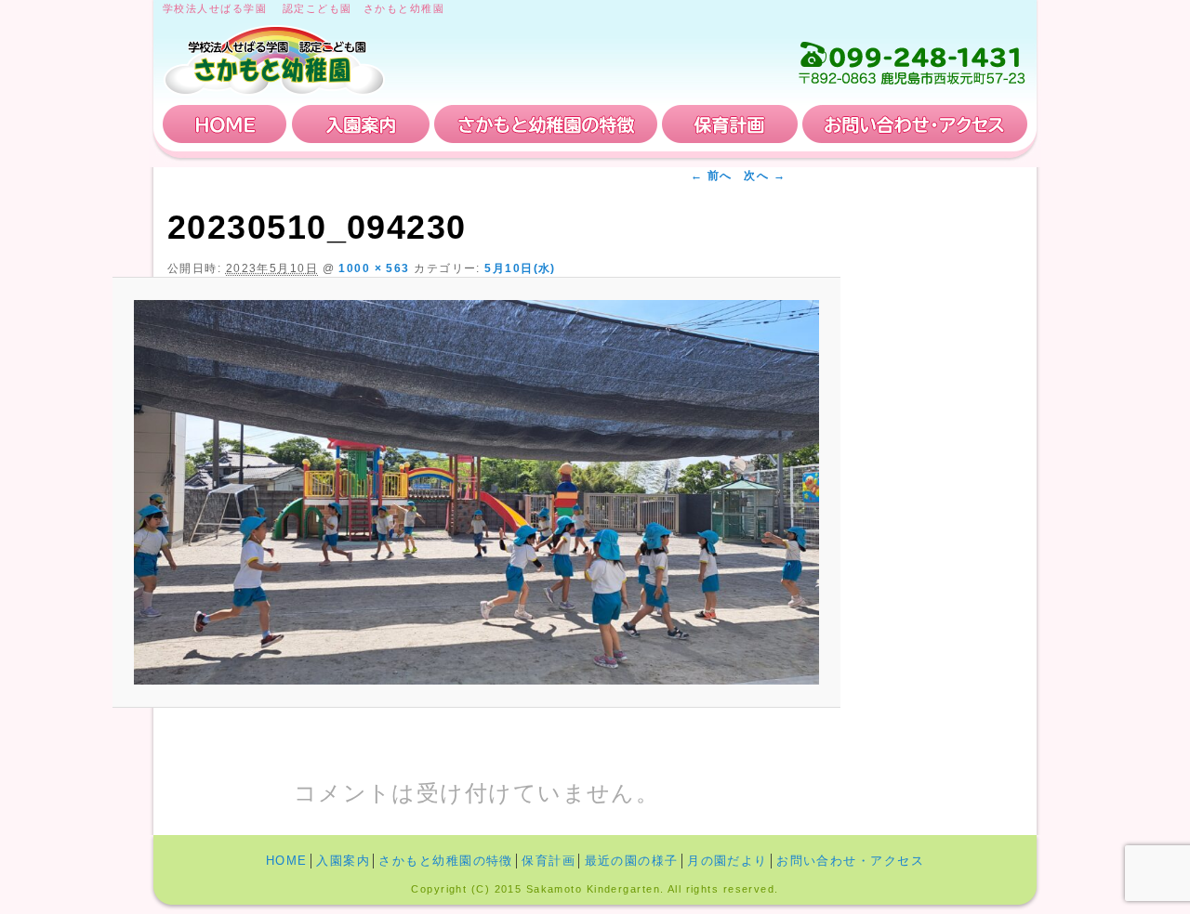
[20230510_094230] (476, 493)
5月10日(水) (520, 268)
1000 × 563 (373, 268)
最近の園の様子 (632, 861)
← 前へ (712, 175)
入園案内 (361, 124)
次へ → (765, 175)
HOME (225, 124)
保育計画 (730, 124)
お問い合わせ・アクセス (914, 124)
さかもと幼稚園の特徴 (545, 124)
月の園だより (727, 861)
